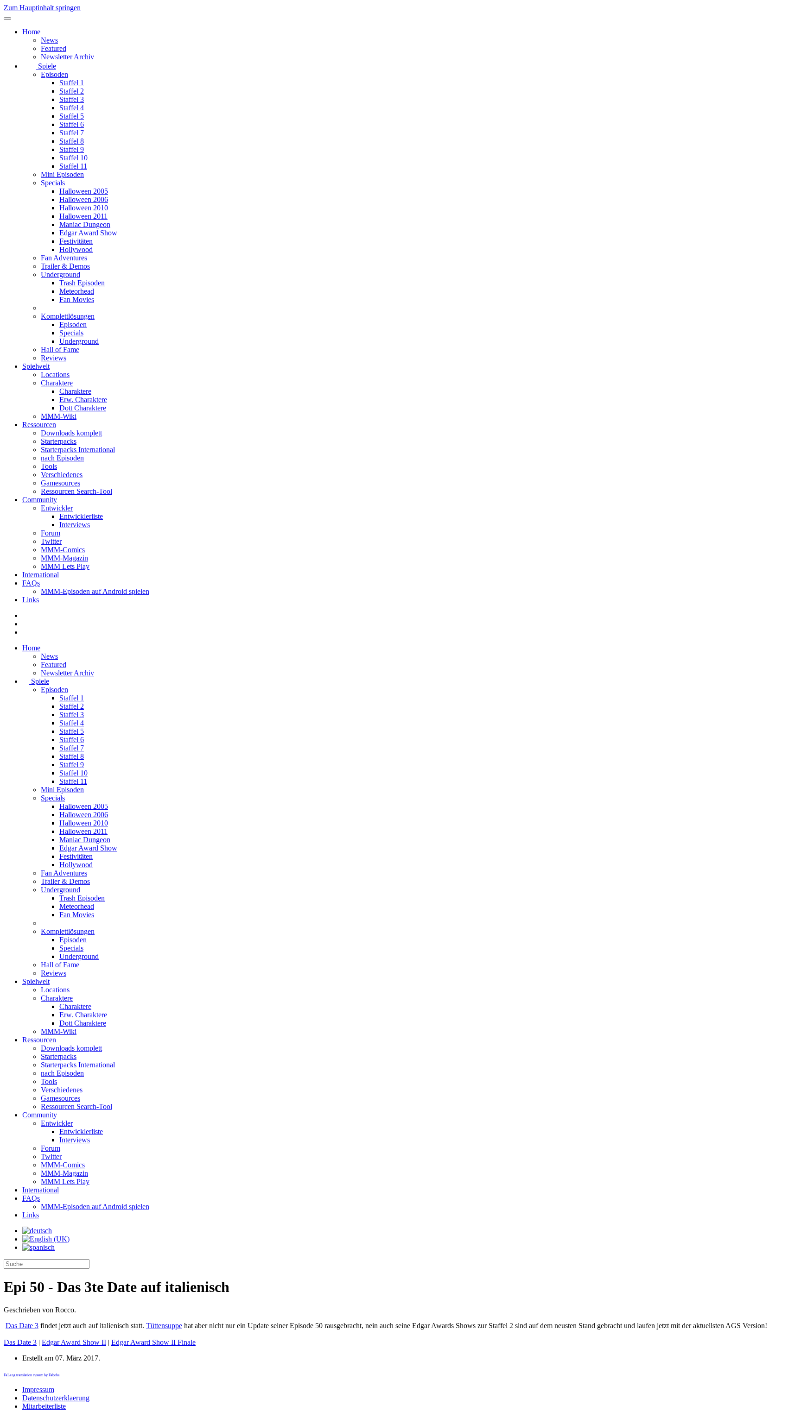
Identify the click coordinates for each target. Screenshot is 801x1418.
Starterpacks (58, 441)
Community (39, 500)
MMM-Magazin (64, 558)
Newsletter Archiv (67, 57)
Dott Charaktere (82, 408)
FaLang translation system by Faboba (32, 1375)
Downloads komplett (71, 433)
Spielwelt (36, 366)
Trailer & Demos (65, 266)
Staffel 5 (71, 116)
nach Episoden (62, 458)
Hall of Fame (60, 349)
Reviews (53, 358)
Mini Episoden (62, 174)
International (40, 575)
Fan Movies (76, 299)
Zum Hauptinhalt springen (42, 8)
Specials (53, 183)
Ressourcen (39, 425)
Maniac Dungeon (84, 224)
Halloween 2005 (83, 191)
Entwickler (57, 508)
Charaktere (57, 383)
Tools (49, 466)
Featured (53, 48)
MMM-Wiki (58, 416)
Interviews (74, 525)
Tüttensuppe (164, 1326)
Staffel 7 (71, 133)
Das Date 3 (22, 1326)
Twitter (51, 541)
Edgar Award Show (88, 233)
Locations (55, 374)
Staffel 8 (71, 141)
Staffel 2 (71, 91)
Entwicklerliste (81, 516)
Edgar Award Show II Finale (153, 1342)
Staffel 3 (71, 99)
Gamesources (60, 483)
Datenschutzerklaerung (55, 1398)
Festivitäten (76, 241)
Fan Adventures (64, 258)
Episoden (54, 74)
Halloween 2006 (83, 199)
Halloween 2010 (83, 208)
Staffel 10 (73, 158)
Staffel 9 (71, 149)
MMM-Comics (63, 550)
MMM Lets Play (65, 566)
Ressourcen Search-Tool (76, 491)
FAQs (31, 583)
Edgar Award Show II (74, 1342)
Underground (60, 274)
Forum (50, 533)
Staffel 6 (71, 124)
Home (31, 32)
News (49, 40)
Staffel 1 (71, 83)
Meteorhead (76, 291)
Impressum (38, 1389)
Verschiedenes (62, 475)
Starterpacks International (78, 450)
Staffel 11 (73, 166)
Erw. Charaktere (83, 399)
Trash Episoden (82, 283)
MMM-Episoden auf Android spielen (95, 591)
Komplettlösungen (68, 316)
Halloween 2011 (83, 216)
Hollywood (76, 249)
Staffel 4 (71, 108)
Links (30, 600)
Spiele (46, 66)
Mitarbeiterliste (44, 1406)
